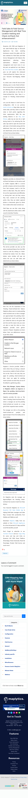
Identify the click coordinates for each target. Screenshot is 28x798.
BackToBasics (9, 626)
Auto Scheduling (14, 744)
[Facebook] (9, 713)
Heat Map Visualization (14, 753)
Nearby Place (14, 751)
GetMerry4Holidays (10, 650)
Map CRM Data (14, 738)
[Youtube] (17, 713)
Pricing (14, 761)
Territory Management (14, 747)
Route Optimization (14, 742)
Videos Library (14, 769)
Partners (14, 765)
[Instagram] (14, 713)
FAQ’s (14, 771)
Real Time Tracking (14, 749)
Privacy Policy (23, 777)
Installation (8, 658)
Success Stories (14, 767)
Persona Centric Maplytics (12, 666)
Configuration (9, 634)
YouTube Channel (8, 533)
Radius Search (14, 740)
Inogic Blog (22, 533)
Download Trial (14, 763)
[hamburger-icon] (25, 3)
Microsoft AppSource (19, 523)
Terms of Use (14, 779)
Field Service (8, 642)
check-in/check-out (8, 107)
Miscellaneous (9, 662)
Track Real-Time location (11, 69)
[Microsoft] (19, 713)
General (7, 646)
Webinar (7, 674)
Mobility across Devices (14, 746)
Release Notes (9, 670)
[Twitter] (11, 713)
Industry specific (10, 654)
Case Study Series (10, 630)
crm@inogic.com (16, 730)
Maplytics (12, 520)
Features (5, 553)
